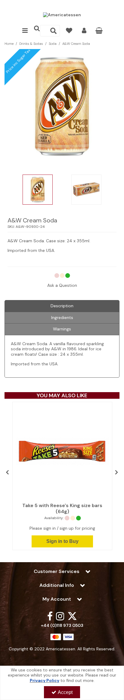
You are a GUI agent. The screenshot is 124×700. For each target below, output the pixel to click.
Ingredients (62, 317)
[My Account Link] (84, 30)
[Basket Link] (99, 31)
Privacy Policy (44, 680)
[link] (50, 616)
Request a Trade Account (62, 5)
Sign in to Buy (62, 541)
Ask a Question (62, 285)
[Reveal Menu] (25, 30)
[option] (37, 191)
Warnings (62, 329)
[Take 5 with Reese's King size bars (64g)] (62, 451)
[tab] (62, 306)
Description (62, 305)
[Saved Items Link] (69, 30)
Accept (65, 692)
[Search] (53, 30)
